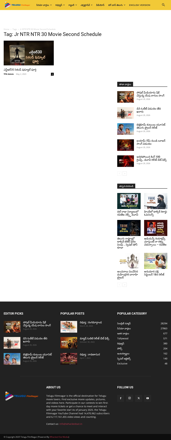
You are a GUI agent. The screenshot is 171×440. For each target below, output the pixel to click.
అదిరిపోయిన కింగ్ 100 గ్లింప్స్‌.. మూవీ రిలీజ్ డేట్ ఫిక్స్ (152, 158)
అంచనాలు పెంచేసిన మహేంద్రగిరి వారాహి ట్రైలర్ (127, 274)
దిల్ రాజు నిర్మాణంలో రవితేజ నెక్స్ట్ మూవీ (127, 213)
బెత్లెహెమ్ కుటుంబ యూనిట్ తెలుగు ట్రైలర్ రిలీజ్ (151, 126)
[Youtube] (147, 398)
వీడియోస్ (100, 5)
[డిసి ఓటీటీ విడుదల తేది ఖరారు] (125, 113)
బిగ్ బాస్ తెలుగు (115, 5)
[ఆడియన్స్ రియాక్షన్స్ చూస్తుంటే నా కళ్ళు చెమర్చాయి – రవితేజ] (155, 228)
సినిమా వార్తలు (42, 5)
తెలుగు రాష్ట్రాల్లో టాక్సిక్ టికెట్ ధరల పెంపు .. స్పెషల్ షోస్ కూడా (127, 243)
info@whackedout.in (70, 423)
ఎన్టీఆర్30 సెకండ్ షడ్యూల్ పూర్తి (20, 69)
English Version (139, 5)
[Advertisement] (85, 19)
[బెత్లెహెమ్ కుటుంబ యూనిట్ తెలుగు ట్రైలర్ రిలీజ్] (125, 129)
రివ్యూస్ (58, 5)
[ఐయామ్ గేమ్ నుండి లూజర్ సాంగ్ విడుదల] (125, 145)
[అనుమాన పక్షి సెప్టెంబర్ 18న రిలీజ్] (155, 261)
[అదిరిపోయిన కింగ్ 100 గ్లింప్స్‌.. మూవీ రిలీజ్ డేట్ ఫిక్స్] (125, 161)
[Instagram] (129, 398)
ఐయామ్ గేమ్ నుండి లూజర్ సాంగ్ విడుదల (151, 142)
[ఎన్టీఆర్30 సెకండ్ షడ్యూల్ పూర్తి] (29, 53)
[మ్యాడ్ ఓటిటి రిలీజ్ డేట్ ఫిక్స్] (68, 343)
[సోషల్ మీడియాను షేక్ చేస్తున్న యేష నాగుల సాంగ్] (125, 97)
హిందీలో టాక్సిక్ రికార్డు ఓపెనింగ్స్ (155, 213)
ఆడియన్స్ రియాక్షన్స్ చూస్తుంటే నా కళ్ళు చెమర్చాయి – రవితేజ (155, 241)
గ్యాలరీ (71, 5)
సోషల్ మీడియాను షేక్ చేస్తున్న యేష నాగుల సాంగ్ (150, 94)
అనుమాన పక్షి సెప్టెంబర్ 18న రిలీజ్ (154, 273)
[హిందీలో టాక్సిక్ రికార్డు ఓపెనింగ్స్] (155, 201)
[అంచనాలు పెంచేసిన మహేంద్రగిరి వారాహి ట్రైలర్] (129, 261)
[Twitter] (138, 398)
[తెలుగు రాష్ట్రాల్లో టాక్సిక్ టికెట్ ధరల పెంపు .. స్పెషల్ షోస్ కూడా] (129, 228)
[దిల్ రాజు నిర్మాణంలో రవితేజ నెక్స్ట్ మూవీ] (129, 201)
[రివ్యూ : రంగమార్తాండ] (68, 327)
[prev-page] (119, 173)
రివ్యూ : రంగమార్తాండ (91, 322)
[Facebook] (120, 398)
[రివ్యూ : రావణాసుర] (68, 359)
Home (6, 29)
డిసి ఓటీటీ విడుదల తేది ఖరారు (149, 110)
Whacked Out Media (59, 436)
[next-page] (125, 173)
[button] (163, 5)
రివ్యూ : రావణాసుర (90, 354)
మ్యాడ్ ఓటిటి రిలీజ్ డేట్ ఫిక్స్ (95, 338)
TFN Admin (9, 74)
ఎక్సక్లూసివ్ (85, 5)
